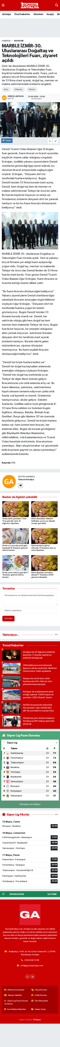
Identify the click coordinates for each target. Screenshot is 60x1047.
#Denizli (32, 89)
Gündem (38, 14)
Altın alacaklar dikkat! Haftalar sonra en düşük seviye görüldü (43, 521)
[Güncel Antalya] (9, 481)
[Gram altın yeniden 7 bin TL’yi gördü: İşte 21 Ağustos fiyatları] (15, 509)
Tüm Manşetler (41, 1001)
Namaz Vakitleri (15, 995)
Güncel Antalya (26, 479)
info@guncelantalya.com (32, 966)
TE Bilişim (37, 1020)
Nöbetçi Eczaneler (16, 990)
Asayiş (50, 14)
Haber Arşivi (40, 1009)
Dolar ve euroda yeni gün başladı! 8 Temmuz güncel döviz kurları (15, 548)
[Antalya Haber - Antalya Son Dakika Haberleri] (29, 5)
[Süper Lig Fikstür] (56, 814)
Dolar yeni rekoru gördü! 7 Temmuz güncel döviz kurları (15, 575)
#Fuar (6, 89)
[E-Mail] (20, 485)
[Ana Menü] (3, 5)
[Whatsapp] (27, 976)
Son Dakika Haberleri (16, 1009)
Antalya (6, 14)
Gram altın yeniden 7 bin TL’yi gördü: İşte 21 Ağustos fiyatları (14, 521)
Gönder (8, 618)
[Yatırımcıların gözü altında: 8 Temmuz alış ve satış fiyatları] (44, 536)
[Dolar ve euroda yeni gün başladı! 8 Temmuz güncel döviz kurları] (15, 536)
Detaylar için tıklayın (30, 804)
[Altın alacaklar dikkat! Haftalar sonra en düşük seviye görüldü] (44, 509)
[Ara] (56, 5)
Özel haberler (22, 14)
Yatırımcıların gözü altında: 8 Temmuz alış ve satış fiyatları (43, 548)
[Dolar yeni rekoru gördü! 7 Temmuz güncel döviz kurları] (15, 563)
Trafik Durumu (40, 995)
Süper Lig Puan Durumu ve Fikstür (16, 1002)
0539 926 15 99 (32, 960)
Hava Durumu (41, 990)
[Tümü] (56, 635)
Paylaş (8, 140)
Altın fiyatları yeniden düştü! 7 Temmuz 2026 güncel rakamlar (42, 575)
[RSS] (32, 976)
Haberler (6, 41)
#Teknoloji (18, 89)
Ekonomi (18, 41)
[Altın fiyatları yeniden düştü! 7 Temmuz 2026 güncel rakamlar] (44, 563)
